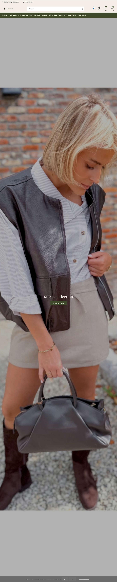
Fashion (5, 15)
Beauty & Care (35, 15)
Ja (64, 579)
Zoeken (81, 9)
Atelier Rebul (57, 15)
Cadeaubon (81, 15)
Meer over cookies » (84, 579)
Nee (72, 579)
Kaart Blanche (70, 15)
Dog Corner (46, 15)
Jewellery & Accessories (19, 15)
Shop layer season (58, 303)
